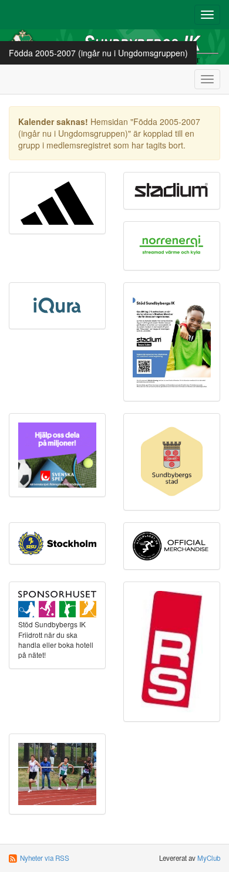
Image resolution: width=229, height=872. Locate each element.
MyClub (208, 858)
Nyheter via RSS (44, 858)
